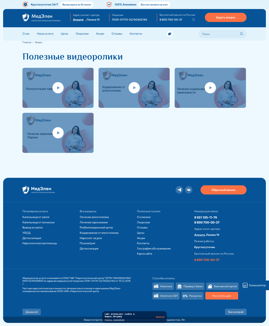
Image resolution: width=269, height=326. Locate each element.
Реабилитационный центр (96, 227)
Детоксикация (31, 238)
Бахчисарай (235, 312)
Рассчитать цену (221, 295)
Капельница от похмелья (38, 222)
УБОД (26, 232)
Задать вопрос (226, 17)
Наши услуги (45, 33)
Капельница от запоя (35, 217)
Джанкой (32, 312)
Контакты (136, 33)
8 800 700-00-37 (171, 19)
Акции (100, 33)
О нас (26, 33)
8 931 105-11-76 (205, 217)
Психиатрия (87, 243)
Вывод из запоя (32, 227)
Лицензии (82, 33)
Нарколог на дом (91, 238)
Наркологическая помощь (39, 243)
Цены (64, 33)
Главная (26, 42)
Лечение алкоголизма (94, 217)
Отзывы (117, 33)
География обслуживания (154, 248)
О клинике (144, 217)
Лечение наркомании (94, 222)
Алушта (78, 19)
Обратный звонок (224, 190)
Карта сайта (144, 253)
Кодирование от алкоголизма (99, 232)
